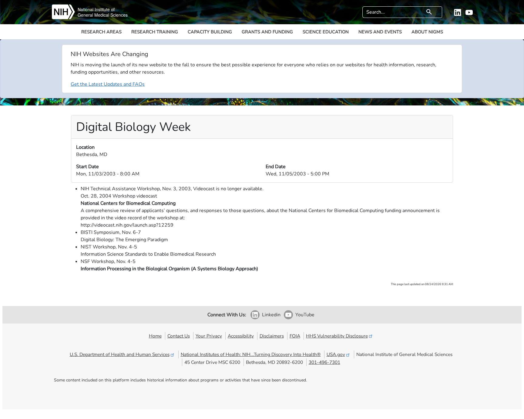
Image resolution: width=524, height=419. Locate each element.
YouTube (304, 314)
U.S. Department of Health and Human (120, 354)
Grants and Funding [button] (267, 32)
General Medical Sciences (103, 15)
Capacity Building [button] (210, 32)
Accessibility (241, 336)
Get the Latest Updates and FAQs (108, 84)
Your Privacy (209, 336)
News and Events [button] (380, 32)
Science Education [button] (326, 32)
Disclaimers (272, 336)
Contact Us (178, 336)
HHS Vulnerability (337, 336)
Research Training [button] (154, 32)
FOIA (295, 336)
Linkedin (271, 314)
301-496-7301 (324, 362)
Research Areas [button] (101, 32)
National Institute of (96, 9)
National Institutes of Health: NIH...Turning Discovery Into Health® (251, 354)
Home (155, 336)
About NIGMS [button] (427, 32)
